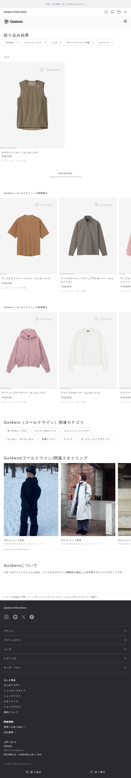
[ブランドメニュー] (125, 21)
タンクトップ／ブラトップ (95, 439)
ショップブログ (12, 706)
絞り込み (35, 772)
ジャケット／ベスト (32, 42)
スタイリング (11, 701)
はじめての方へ (12, 684)
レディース (104, 42)
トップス (34, 597)
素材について (11, 712)
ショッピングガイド (15, 690)
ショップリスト (12, 695)
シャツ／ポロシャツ (45, 430)
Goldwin (10, 42)
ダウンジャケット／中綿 (78, 42)
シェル (54, 42)
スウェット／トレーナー (77, 430)
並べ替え (100, 772)
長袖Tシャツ (49, 439)
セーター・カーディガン (20, 439)
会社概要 (8, 732)
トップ (6, 597)
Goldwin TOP (19, 597)
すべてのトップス (17, 430)
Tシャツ (68, 439)
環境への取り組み (13, 726)
